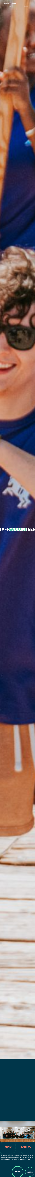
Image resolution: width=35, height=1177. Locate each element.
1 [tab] (17, 1141)
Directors (7, 1147)
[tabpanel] (17, 1131)
